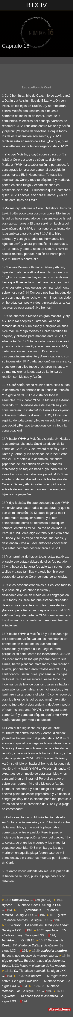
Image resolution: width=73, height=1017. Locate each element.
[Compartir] (66, 73)
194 (9, 910)
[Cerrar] (5, 5)
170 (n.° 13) (43, 900)
